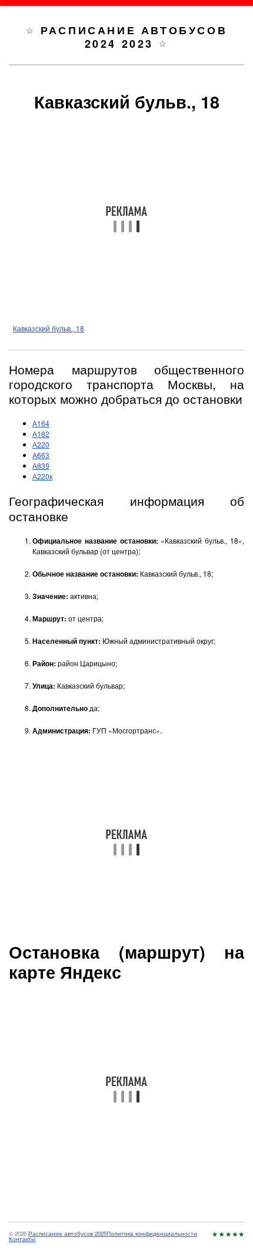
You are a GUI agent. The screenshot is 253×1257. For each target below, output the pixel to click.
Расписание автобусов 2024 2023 (134, 36)
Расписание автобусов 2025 (67, 1233)
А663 (40, 455)
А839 (40, 465)
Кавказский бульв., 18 (48, 328)
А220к (42, 476)
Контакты (22, 1239)
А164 (40, 423)
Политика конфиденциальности (151, 1233)
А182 (40, 434)
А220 (40, 444)
